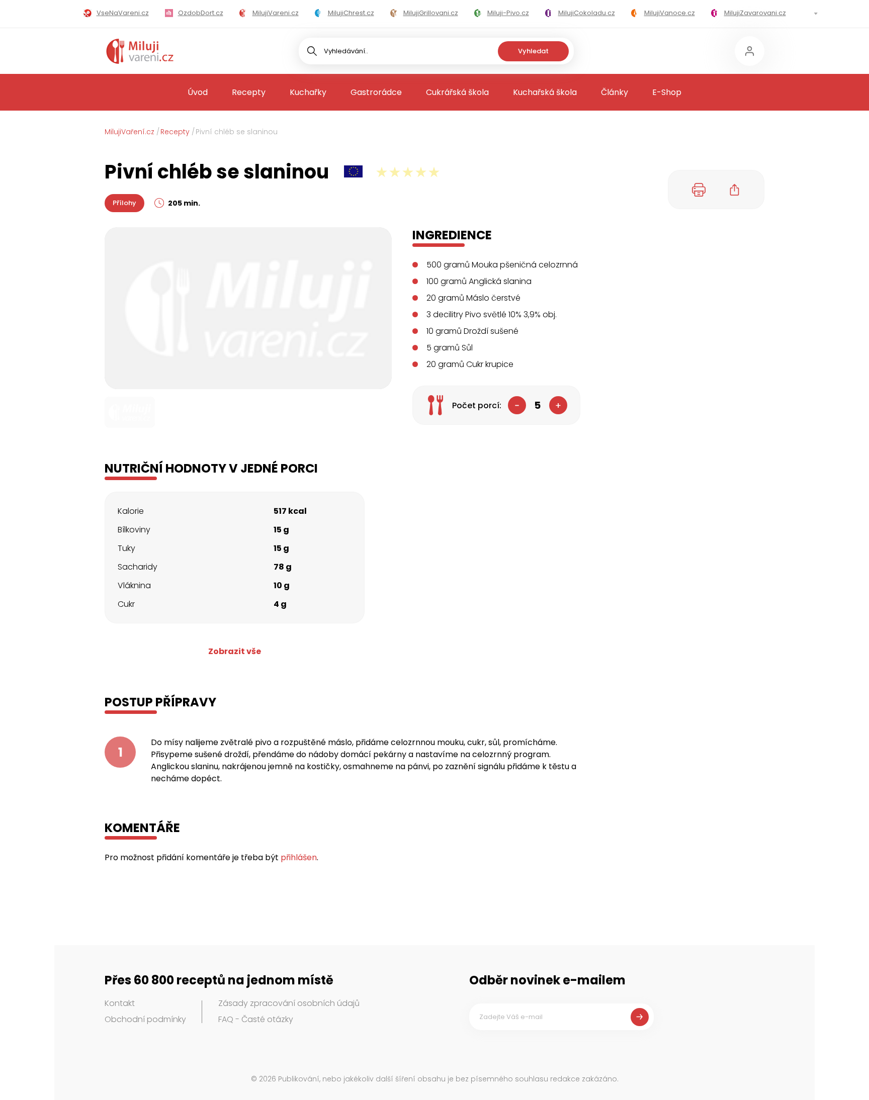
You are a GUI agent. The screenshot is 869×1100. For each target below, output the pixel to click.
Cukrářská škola (457, 92)
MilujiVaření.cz (129, 132)
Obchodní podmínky (145, 1019)
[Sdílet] (735, 189)
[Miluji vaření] (140, 51)
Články (614, 92)
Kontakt (120, 1003)
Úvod (198, 92)
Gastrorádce (376, 92)
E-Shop (666, 92)
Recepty (249, 92)
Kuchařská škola (545, 92)
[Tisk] (699, 189)
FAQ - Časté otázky (255, 1019)
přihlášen (299, 857)
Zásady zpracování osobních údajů (289, 1003)
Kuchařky (308, 92)
